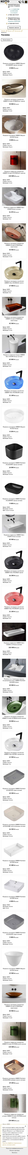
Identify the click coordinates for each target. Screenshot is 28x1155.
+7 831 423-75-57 (13, 15)
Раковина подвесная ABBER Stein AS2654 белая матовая (14, 208)
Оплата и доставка (15, 1150)
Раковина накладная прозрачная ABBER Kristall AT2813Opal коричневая (14, 245)
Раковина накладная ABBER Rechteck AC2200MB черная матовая (14, 499)
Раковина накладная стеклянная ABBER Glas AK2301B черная (14, 571)
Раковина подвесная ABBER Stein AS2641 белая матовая (14, 535)
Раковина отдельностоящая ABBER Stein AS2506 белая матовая (14, 355)
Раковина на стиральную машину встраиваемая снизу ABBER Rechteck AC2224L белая (14, 680)
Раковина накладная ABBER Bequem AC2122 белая (14, 969)
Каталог (10, 31)
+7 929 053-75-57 (13, 23)
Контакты (14, 1152)
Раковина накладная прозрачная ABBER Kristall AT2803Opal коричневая (14, 318)
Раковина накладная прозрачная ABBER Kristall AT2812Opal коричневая (14, 1006)
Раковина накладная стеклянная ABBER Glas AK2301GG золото (14, 282)
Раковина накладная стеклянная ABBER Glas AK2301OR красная (14, 607)
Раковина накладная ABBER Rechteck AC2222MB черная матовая (14, 463)
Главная (3, 31)
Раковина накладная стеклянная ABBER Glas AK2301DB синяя (14, 391)
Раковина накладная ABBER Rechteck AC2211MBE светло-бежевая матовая (14, 825)
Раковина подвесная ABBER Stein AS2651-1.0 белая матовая (14, 643)
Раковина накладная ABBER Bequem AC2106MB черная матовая (14, 64)
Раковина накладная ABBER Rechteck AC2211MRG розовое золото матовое (14, 1079)
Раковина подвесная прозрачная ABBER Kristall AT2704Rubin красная (14, 172)
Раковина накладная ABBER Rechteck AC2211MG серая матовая (14, 933)
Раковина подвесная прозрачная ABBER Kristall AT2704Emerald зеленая (14, 1043)
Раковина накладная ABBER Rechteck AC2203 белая (14, 897)
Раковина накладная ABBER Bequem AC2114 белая (14, 427)
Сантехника (17, 31)
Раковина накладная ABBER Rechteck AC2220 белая (14, 861)
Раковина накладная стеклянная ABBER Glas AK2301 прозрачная (14, 753)
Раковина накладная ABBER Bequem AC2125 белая (14, 136)
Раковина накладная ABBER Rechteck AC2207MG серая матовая (14, 789)
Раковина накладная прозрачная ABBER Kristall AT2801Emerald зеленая (14, 717)
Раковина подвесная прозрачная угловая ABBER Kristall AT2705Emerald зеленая (14, 1116)
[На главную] (8, 2)
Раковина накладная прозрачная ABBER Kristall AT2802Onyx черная (14, 100)
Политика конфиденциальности (14, 1148)
